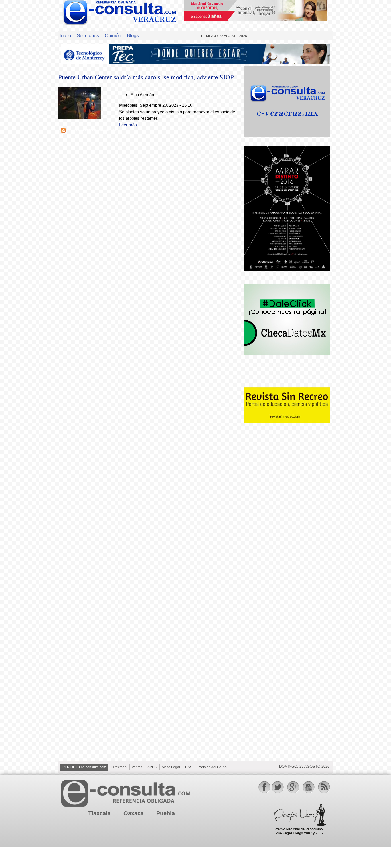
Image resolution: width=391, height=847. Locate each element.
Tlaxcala (99, 813)
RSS (188, 767)
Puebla (165, 813)
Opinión (113, 35)
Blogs (133, 35)
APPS (152, 767)
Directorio (119, 767)
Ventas (137, 767)
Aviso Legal (171, 767)
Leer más (128, 124)
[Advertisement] (287, 517)
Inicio (65, 35)
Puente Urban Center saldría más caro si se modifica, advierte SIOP (146, 76)
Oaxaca (133, 813)
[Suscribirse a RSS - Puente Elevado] (63, 131)
